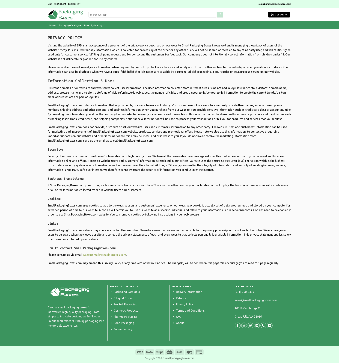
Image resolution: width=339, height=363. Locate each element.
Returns (181, 298)
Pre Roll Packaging (125, 304)
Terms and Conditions (190, 310)
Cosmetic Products (126, 310)
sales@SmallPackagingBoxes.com (104, 254)
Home (52, 25)
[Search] (220, 15)
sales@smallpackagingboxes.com (256, 300)
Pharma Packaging (125, 316)
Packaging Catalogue (70, 25)
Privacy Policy (185, 304)
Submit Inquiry (123, 329)
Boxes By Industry (93, 25)
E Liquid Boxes (123, 298)
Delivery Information (189, 291)
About (180, 322)
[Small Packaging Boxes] (65, 14)
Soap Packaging (124, 322)
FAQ (178, 316)
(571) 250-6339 (244, 291)
